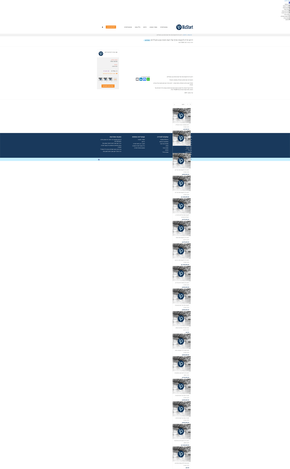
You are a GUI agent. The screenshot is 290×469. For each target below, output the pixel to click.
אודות (190, 139)
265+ (115, 79)
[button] (289, 2)
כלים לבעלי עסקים (187, 144)
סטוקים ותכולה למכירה (139, 148)
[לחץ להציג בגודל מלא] (166, 64)
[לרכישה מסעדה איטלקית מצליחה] (110, 79)
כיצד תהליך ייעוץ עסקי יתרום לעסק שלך (112, 151)
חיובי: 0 (106, 71)
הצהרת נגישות (188, 152)
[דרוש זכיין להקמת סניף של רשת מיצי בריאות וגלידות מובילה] (105, 79)
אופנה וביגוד (165, 148)
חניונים (166, 150)
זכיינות (145, 27)
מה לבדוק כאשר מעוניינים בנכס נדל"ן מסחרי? (110, 149)
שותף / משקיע (153, 27)
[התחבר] (102, 27)
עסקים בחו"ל (165, 152)
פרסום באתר (189, 146)
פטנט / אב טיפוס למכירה (139, 144)
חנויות (167, 146)
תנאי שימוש (189, 148)
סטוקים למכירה (128, 27)
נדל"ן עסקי (137, 27)
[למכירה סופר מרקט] (100, 79)
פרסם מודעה (110, 27)
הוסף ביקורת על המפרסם (109, 73)
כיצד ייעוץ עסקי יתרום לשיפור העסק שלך (111, 143)
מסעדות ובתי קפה (164, 144)
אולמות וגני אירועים (163, 142)
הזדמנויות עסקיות (164, 139)
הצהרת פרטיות (188, 154)
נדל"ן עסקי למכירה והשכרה (138, 146)
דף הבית (190, 35)
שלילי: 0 (114, 71)
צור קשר (190, 150)
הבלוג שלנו (189, 142)
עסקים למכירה (164, 27)
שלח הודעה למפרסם (108, 86)
